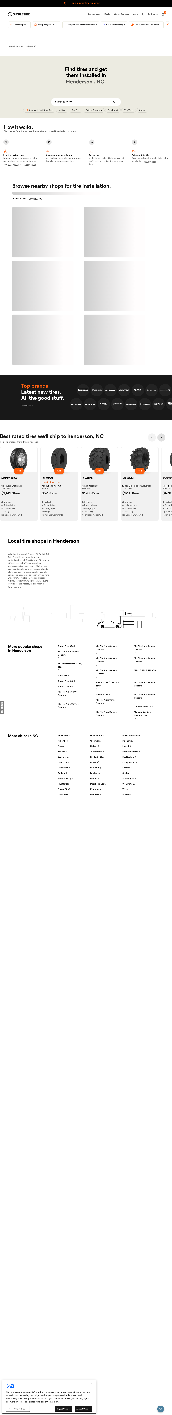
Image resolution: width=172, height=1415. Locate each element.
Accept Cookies (83, 1409)
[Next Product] (161, 437)
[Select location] (143, 14)
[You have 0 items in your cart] (162, 14)
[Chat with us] (160, 1409)
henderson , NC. (86, 82)
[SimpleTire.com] (19, 14)
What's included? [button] (35, 198)
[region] (49, 1397)
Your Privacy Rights (17, 1409)
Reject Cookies (63, 1409)
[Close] (92, 1383)
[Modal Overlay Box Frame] (86, 3)
